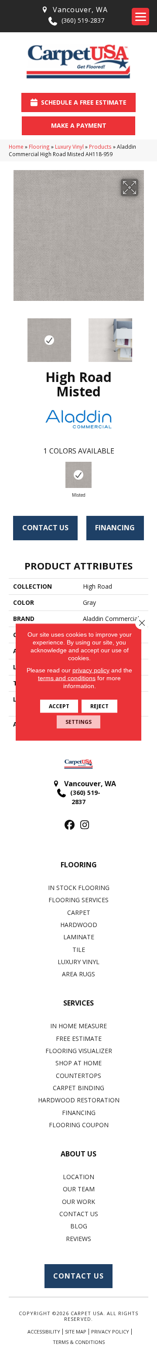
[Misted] (78, 475)
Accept (59, 706)
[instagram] (84, 825)
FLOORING (79, 865)
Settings (78, 722)
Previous (13, 335)
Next (144, 335)
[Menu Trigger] (140, 16)
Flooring (39, 146)
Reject (99, 706)
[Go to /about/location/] (74, 9)
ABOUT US (78, 1154)
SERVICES (78, 1003)
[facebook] (69, 825)
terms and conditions (67, 678)
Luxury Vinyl (69, 146)
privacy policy (90, 670)
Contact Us (45, 527)
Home (16, 146)
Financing (115, 527)
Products (100, 146)
